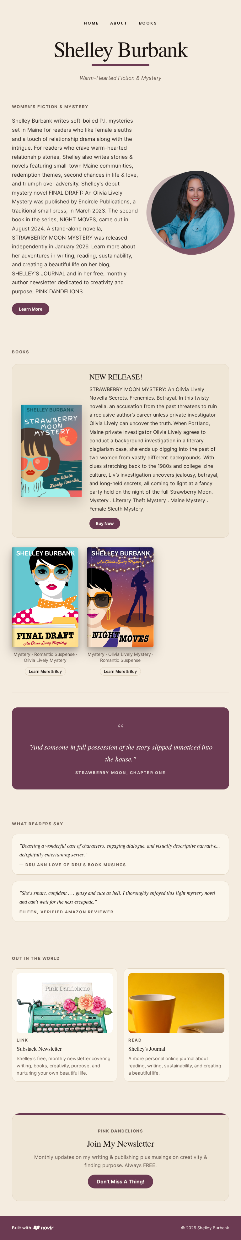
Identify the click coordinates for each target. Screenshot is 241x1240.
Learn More (30, 309)
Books (148, 23)
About (119, 23)
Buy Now (105, 523)
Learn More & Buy (45, 671)
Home (91, 23)
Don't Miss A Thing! (120, 1181)
